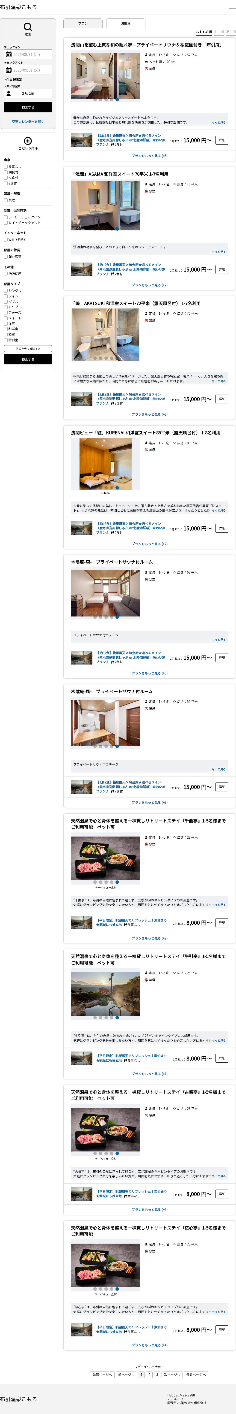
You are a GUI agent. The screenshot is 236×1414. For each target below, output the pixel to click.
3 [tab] (105, 99)
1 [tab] (94, 99)
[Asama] (105, 205)
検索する (28, 107)
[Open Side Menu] (232, 6)
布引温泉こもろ (18, 7)
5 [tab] (116, 99)
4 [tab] (111, 99)
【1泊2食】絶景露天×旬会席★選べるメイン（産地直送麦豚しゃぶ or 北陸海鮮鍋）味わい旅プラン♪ (130, 140)
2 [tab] (100, 99)
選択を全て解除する (28, 348)
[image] (105, 76)
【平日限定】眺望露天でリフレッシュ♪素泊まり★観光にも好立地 (131, 1058)
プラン (83, 23)
